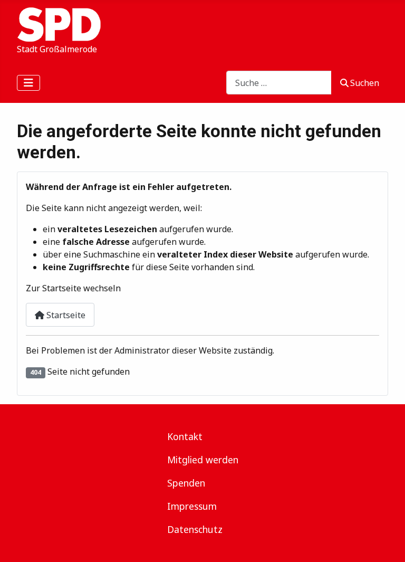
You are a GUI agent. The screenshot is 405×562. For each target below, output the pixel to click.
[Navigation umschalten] (28, 83)
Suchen (364, 83)
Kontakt (184, 436)
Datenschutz (195, 529)
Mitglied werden (202, 459)
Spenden (186, 483)
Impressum (192, 506)
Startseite (64, 315)
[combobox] (279, 82)
